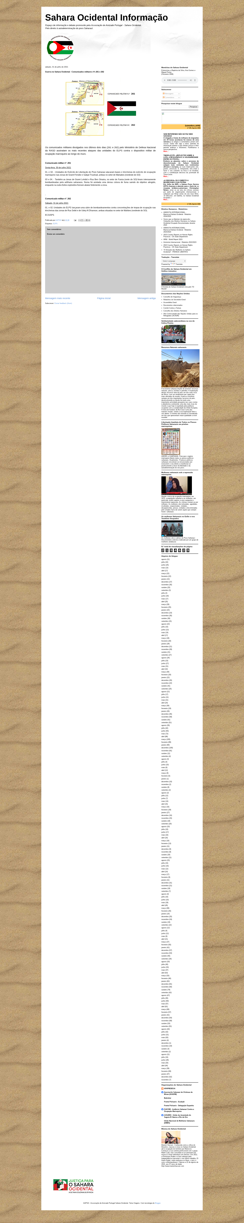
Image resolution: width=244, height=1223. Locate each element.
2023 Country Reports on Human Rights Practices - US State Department (178, 236)
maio (163, 568)
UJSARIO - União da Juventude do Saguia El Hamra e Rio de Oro (177, 1116)
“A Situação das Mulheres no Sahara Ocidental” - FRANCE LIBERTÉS (176, 251)
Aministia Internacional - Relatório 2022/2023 (179, 242)
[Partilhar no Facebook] (87, 220)
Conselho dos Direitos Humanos (175, 311)
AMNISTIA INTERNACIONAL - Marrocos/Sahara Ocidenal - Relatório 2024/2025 (177, 214)
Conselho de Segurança (172, 297)
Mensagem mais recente (57, 298)
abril (162, 571)
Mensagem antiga (147, 298)
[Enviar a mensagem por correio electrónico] (75, 220)
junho (163, 565)
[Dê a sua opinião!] (82, 220)
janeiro (163, 579)
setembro (164, 590)
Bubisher (167, 1098)
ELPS (55, 224)
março (163, 573)
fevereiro (164, 576)
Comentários (169, 97)
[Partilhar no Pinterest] (89, 220)
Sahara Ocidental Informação (106, 17)
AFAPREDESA (169, 1088)
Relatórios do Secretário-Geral (174, 300)
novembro (165, 585)
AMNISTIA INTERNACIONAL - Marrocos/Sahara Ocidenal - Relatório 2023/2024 (177, 230)
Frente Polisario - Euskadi (174, 1102)
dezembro (165, 582)
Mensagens (168, 94)
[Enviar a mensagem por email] (79, 220)
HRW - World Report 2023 (172, 239)
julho (163, 562)
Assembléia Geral (170, 302)
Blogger (157, 1203)
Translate (179, 264)
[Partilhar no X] (84, 220)
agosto (163, 559)
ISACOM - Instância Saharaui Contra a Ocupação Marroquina (179, 1110)
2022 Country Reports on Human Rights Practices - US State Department (178, 246)
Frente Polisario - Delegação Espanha (179, 1106)
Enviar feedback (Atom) (63, 303)
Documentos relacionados (172, 305)
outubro (164, 587)
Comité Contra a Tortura (172, 308)
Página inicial (104, 298)
